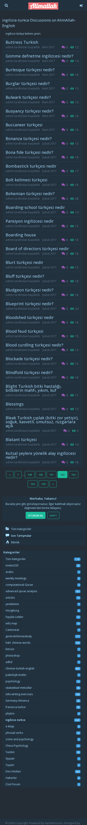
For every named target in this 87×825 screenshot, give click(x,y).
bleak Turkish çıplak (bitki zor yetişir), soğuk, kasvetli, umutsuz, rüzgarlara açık (42, 421)
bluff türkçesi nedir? (25, 276)
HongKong (12, 610)
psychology (13, 681)
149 (30, 474)
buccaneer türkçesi (24, 124)
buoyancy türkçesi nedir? (30, 111)
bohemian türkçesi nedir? (30, 193)
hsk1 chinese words (18, 643)
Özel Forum (13, 784)
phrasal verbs (14, 733)
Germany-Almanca (17, 700)
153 (73, 474)
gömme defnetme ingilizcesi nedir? (39, 56)
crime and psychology (19, 739)
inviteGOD (12, 565)
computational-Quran (19, 585)
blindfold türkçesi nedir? (29, 372)
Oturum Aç (35, 515)
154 (33, 484)
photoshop (13, 655)
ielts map (11, 623)
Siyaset (10, 758)
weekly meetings (16, 578)
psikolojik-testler (16, 675)
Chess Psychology (17, 746)
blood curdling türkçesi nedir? (34, 345)
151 (52, 474)
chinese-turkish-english (20, 668)
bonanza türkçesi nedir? (29, 138)
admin (10, 47)
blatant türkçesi (21, 439)
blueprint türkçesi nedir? (30, 303)
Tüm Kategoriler (20, 529)
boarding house (21, 234)
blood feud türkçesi (24, 331)
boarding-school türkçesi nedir (35, 207)
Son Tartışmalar (20, 536)
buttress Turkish (22, 42)
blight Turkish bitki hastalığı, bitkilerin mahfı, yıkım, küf (34, 388)
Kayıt (53, 515)
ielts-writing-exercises (19, 694)
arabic (10, 572)
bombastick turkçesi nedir (31, 166)
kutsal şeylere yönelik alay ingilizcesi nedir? (41, 455)
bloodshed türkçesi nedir (30, 317)
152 (62, 474)
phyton (10, 713)
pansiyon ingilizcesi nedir (30, 221)
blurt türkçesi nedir (24, 262)
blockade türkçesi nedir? (29, 358)
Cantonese (12, 630)
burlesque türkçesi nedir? (30, 69)
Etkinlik (14, 542)
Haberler (11, 778)
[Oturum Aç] (80, 5)
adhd (9, 662)
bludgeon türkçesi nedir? (30, 290)
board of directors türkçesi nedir (37, 248)
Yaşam (10, 765)
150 (41, 474)
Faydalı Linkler (14, 617)
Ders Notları (13, 771)
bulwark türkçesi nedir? (28, 97)
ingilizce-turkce (15, 720)
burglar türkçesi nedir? (28, 83)
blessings (15, 404)
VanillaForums (54, 823)
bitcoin (10, 649)
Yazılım (10, 752)
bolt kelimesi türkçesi (26, 179)
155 (43, 484)
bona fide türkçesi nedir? (29, 152)
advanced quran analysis (21, 591)
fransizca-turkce (16, 707)
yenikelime (12, 604)
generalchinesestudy (19, 636)
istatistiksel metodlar (19, 688)
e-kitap (10, 726)
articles (10, 597)
